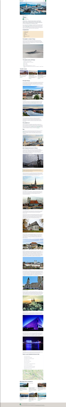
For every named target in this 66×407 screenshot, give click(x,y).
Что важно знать (26, 32)
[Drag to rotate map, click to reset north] (42, 371)
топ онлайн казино (43, 405)
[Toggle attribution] (42, 379)
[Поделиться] (26, 17)
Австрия (23, 15)
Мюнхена (32, 126)
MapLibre (41, 379)
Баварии (24, 131)
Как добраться (25, 34)
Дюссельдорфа (38, 126)
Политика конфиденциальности (38, 405)
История (25, 33)
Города (25, 15)
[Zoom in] (42, 370)
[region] (33, 375)
